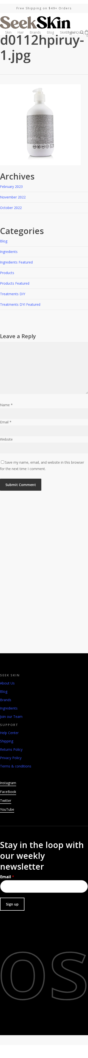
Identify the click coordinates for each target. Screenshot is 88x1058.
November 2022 (13, 197)
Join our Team (11, 716)
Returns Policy (11, 749)
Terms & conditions (15, 766)
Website (6, 439)
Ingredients (9, 251)
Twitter (5, 800)
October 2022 (11, 207)
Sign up (12, 904)
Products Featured (14, 283)
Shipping (6, 741)
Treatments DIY (12, 294)
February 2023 (11, 186)
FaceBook (8, 791)
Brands (5, 699)
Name (6, 405)
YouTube (7, 809)
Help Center (9, 732)
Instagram (8, 782)
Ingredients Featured (16, 262)
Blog (3, 241)
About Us (7, 683)
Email (5, 422)
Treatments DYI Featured (20, 304)
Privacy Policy (11, 757)
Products (7, 272)
